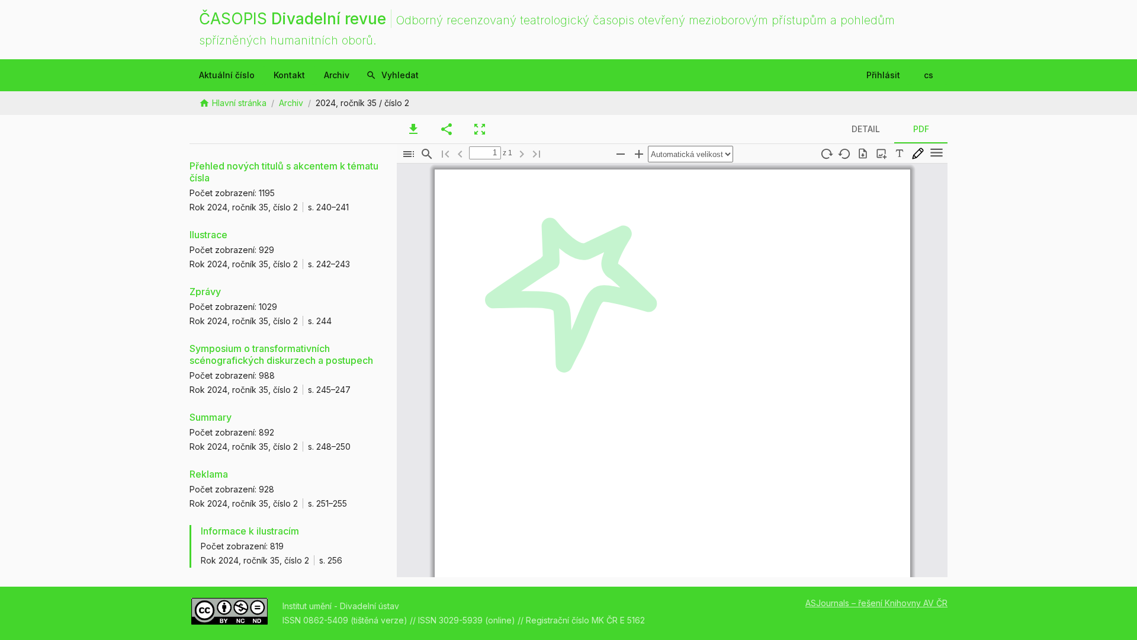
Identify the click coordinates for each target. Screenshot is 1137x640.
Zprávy (205, 291)
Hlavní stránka (239, 103)
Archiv (291, 103)
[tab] (413, 129)
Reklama (209, 474)
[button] (409, 154)
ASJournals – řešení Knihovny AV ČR (876, 603)
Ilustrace (208, 235)
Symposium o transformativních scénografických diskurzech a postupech (281, 354)
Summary (211, 417)
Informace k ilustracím (250, 531)
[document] (672, 370)
